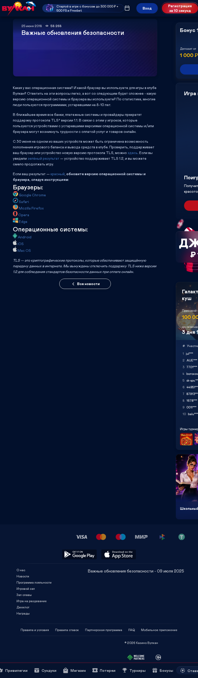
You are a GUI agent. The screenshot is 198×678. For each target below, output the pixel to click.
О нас (20, 570)
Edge (23, 221)
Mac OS (24, 250)
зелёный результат (43, 158)
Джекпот (22, 607)
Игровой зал (25, 588)
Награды (23, 613)
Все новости (88, 283)
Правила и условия (35, 630)
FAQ (131, 630)
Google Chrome (32, 194)
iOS (21, 243)
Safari (24, 201)
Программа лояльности (34, 582)
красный (58, 173)
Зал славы (24, 595)
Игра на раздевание (31, 601)
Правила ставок (67, 630)
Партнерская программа (103, 630)
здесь (133, 152)
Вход (147, 8)
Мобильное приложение (159, 630)
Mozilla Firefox (31, 208)
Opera (23, 214)
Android (24, 237)
